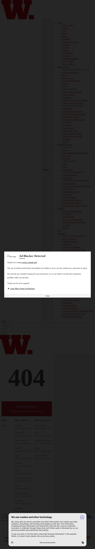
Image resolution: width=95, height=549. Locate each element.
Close (47, 296)
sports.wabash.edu (29, 262)
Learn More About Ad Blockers (22, 289)
